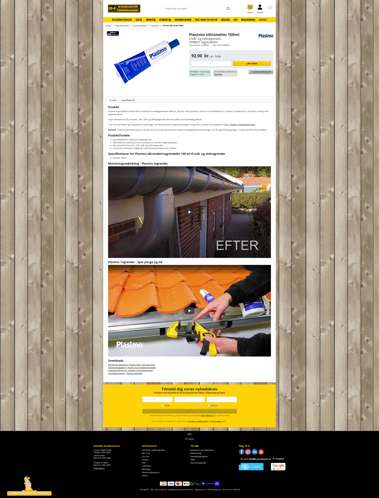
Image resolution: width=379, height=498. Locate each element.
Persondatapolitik (198, 462)
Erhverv (214, 405)
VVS (235, 19)
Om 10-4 (145, 456)
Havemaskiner (183, 19)
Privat (166, 405)
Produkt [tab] (113, 100)
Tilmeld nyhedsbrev (150, 472)
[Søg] (228, 8)
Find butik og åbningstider (153, 450)
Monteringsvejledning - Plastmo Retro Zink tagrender (131, 364)
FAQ (144, 462)
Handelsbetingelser (199, 456)
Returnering (195, 453)
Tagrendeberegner (261, 71)
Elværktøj (165, 19)
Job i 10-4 (146, 453)
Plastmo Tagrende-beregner (242, 124)
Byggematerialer (122, 19)
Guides (145, 459)
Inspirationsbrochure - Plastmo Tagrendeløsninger (130, 370)
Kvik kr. (145, 475)
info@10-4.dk (105, 450)
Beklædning (248, 19)
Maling (225, 19)
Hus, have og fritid (206, 19)
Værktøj (150, 19)
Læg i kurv (251, 63)
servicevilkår (216, 421)
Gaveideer (146, 466)
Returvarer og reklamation (201, 450)
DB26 (192, 459)
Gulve (139, 19)
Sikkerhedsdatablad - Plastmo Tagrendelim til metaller (132, 367)
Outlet (263, 19)
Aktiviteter (146, 469)
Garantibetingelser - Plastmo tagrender (125, 373)
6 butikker (218, 74)
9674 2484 (105, 452)
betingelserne (207, 415)
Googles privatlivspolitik (198, 421)
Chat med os (99, 468)
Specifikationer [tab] (128, 100)
